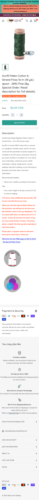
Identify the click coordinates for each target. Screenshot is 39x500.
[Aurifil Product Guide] (19, 258)
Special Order (19, 123)
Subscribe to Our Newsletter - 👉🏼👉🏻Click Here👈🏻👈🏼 (19, 15)
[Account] (31, 21)
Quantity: (5, 115)
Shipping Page (13, 413)
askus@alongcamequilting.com (16, 431)
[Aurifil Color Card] (19, 283)
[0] (35, 20)
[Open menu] (3, 21)
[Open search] (27, 21)
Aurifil (5, 101)
